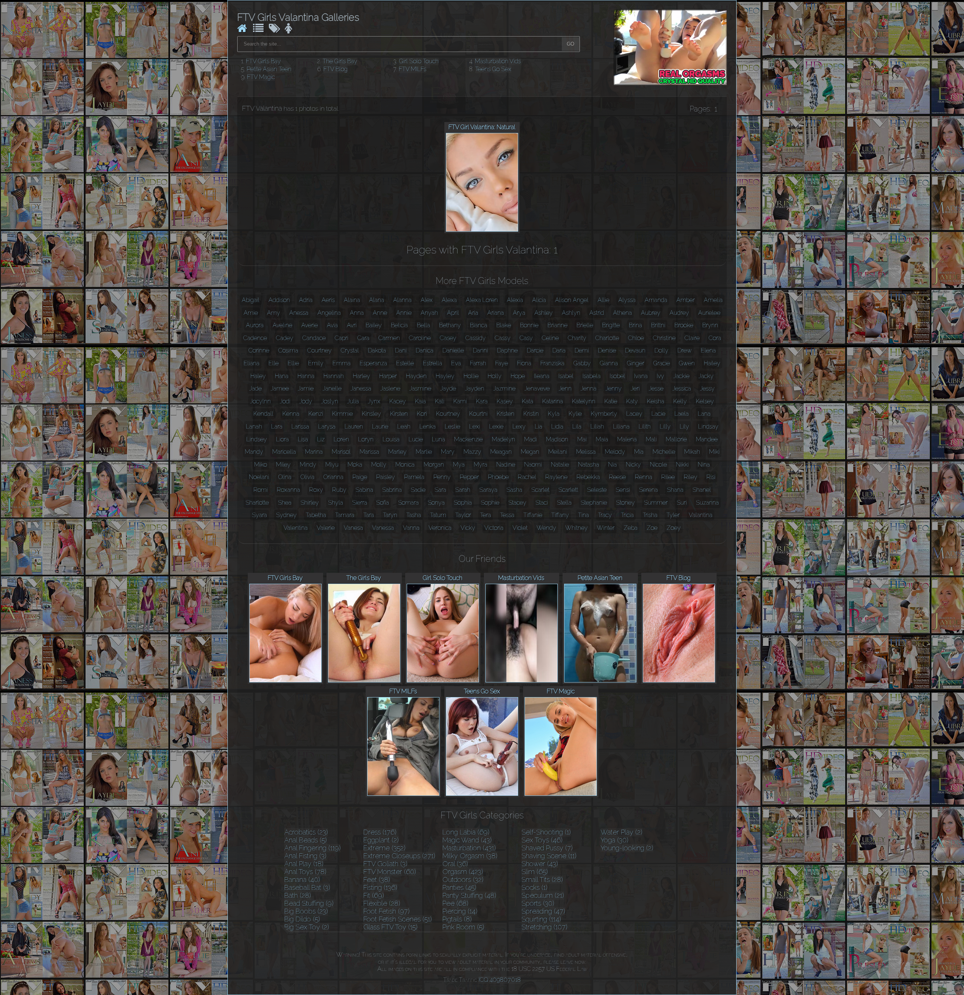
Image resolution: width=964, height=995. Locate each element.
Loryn (366, 439)
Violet (520, 527)
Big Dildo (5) (302, 919)
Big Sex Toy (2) (306, 927)
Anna (357, 312)
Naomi (533, 464)
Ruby (339, 489)
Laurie (380, 426)
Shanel (701, 489)
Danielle (453, 350)
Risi (710, 477)
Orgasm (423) (462, 872)
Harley (361, 376)
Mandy (254, 451)
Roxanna (288, 489)
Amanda (656, 300)
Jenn (565, 388)
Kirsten (399, 413)
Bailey (374, 325)
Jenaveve (537, 388)
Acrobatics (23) (306, 832)
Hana (281, 376)
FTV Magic (261, 77)
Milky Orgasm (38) (469, 856)
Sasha (514, 489)
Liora (282, 439)
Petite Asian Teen (269, 69)
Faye (501, 363)
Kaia (420, 401)
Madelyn (503, 439)
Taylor (463, 515)
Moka (355, 464)
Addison (279, 300)
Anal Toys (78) (305, 872)
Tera (485, 515)
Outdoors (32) (463, 880)
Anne (380, 312)
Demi (582, 350)
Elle (273, 363)
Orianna (333, 477)
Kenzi (315, 413)
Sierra (359, 502)
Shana (675, 489)
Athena (622, 312)
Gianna (609, 363)
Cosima (288, 350)
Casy (526, 338)
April (453, 312)
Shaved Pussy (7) (547, 848)
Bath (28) (297, 895)
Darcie (535, 350)
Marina (314, 451)
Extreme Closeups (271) (399, 856)
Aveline (282, 325)
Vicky (468, 527)
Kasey (505, 401)
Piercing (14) (459, 911)
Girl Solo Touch (419, 61)
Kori (422, 413)
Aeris (328, 300)
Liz (321, 439)
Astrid (596, 312)
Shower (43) (540, 864)
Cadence (255, 338)
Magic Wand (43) (467, 840)
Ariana (495, 312)
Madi (530, 439)
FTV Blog (335, 69)
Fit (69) (373, 895)
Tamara (344, 515)
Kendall (263, 413)
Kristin (531, 413)
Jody (305, 401)
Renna (643, 477)
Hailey (712, 363)
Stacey (517, 502)
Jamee (280, 388)
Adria (306, 300)
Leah (403, 426)
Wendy (546, 527)
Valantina (700, 515)
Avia (332, 325)
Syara (259, 515)
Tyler (673, 515)
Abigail (250, 300)
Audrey (679, 312)
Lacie (658, 413)
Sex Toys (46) (542, 840)
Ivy (660, 376)
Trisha (650, 515)
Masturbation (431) (469, 848)
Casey (448, 338)
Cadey (284, 338)
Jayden (474, 388)
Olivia (307, 477)
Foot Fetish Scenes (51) (397, 919)
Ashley (543, 312)
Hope (518, 376)
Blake (503, 325)
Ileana (541, 376)
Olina (284, 477)
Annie (404, 312)
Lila (576, 426)
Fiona (524, 363)
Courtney (319, 350)
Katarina (552, 401)
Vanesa (353, 527)
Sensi (623, 489)
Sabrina (392, 489)
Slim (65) (535, 872)
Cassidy (475, 338)
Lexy (519, 426)
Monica (405, 464)
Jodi (285, 401)
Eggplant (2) (381, 840)
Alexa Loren (482, 300)
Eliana (251, 363)
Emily (315, 363)
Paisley (385, 477)
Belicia (399, 325)
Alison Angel (572, 300)
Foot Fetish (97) (386, 911)
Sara (440, 489)
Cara (363, 338)
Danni (480, 350)
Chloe (636, 338)
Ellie (293, 363)
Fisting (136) (380, 887)
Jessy (707, 388)
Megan (530, 451)
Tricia (627, 515)
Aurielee (709, 312)
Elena (708, 350)
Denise (607, 350)
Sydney (286, 515)
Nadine (505, 464)
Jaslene (390, 388)
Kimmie (342, 413)
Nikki (682, 464)
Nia (612, 464)
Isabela (592, 376)
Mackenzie (468, 439)
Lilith (645, 426)
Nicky (633, 464)
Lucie (416, 439)
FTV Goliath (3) (385, 864)
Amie (251, 312)
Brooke (683, 325)
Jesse (656, 388)
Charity (577, 338)
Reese (617, 477)
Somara (408, 502)
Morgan (434, 464)
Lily (684, 426)
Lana (704, 413)
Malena (627, 439)
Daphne (507, 350)
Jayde (448, 388)
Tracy (605, 515)
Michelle (664, 451)
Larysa (327, 426)
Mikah (692, 451)
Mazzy (472, 451)
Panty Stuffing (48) (469, 895)
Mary (448, 451)
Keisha (655, 401)
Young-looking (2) (627, 848)
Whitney (576, 527)
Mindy (308, 464)
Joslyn (329, 401)
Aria (473, 312)
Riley (690, 477)
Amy (273, 312)
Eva (456, 363)
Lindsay (708, 426)
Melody (615, 451)
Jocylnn (260, 401)
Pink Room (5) (463, 927)
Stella (564, 502)
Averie (309, 325)
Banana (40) (302, 880)
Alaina (352, 300)
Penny (442, 477)
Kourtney (448, 413)
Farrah (478, 363)
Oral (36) (455, 864)
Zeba (631, 527)
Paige (359, 477)
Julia (353, 401)
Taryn (390, 515)
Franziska (552, 363)
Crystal (350, 350)
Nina (704, 464)
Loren (341, 439)
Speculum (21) (543, 895)
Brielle (585, 325)
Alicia (539, 300)
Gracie (661, 363)
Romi (260, 489)
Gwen (687, 363)
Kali (439, 401)
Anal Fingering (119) (312, 848)
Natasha (588, 464)
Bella (423, 325)
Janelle (332, 388)
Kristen (505, 413)
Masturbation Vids (498, 61)
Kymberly (604, 413)
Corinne (259, 350)
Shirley (309, 502)
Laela (681, 413)
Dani (401, 350)
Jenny (614, 388)
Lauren (354, 426)
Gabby (582, 363)
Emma (342, 363)
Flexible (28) (381, 903)
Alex (427, 300)
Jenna (588, 388)
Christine (664, 338)
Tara (368, 515)
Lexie (496, 426)
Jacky (706, 376)
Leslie (452, 426)
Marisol (341, 451)
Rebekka (588, 477)
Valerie (326, 527)
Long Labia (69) (466, 832)
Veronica (440, 527)
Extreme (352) (384, 848)
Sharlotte (257, 502)
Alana (376, 300)
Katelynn (583, 401)
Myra (480, 464)
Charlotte (607, 338)
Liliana (621, 426)
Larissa (300, 426)
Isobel (617, 376)
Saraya (488, 489)
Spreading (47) (543, 911)
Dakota (377, 350)
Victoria (493, 527)
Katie (610, 401)
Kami (460, 401)
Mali (651, 439)
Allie (603, 300)
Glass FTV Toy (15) (390, 927)
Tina (583, 515)
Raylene (556, 477)
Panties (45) (459, 887)
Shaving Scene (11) (549, 856)
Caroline (420, 338)
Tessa (507, 515)
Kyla (554, 413)
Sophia (463, 502)
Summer (656, 502)
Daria (559, 350)
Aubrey (650, 312)
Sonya (436, 502)
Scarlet (540, 489)
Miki (714, 451)
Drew (684, 350)
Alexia (515, 300)
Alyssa (627, 300)
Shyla (335, 502)
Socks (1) (535, 887)
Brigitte (611, 325)
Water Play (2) (621, 832)
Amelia (713, 300)
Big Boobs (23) (306, 911)
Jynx (374, 401)
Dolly (661, 350)
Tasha (413, 515)
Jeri (635, 388)
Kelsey (705, 401)
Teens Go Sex (493, 69)
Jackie (681, 376)
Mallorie (676, 439)
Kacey (397, 401)
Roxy (316, 489)
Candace (314, 338)
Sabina (364, 489)
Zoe (652, 527)
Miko (260, 464)
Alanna (402, 300)
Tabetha (316, 515)
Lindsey (256, 439)
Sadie (418, 489)
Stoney (625, 502)
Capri (341, 338)
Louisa (391, 439)
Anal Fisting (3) (305, 856)
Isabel (566, 376)
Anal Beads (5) (305, 840)
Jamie (306, 388)
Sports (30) (538, 903)
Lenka (427, 426)
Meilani (557, 451)
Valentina (296, 527)
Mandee (707, 439)
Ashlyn (571, 312)
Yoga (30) (614, 840)
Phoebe (498, 477)
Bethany (450, 325)
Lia (538, 426)
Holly (495, 376)
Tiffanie (532, 515)
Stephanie (594, 502)
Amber (685, 300)
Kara (482, 401)
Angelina (329, 312)
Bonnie (529, 325)
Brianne (557, 325)
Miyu (332, 464)
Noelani (259, 477)
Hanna (305, 376)
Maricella (284, 451)
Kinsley (371, 413)
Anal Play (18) (303, 864)
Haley (258, 376)
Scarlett (568, 489)
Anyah (429, 312)
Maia (602, 439)
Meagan (501, 451)
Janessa (361, 388)
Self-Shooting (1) (546, 832)
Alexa (449, 300)
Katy (632, 401)
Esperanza (373, 363)
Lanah (254, 426)
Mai (582, 439)
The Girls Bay (340, 61)
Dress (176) (380, 832)
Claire (692, 338)
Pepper (469, 477)
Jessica (682, 388)
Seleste (597, 489)
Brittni (658, 325)
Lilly (665, 426)
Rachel (527, 477)
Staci (541, 502)
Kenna (290, 413)
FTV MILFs (412, 69)
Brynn (710, 325)
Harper (388, 376)
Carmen (389, 338)
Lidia (557, 426)
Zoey (674, 527)
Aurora (255, 325)
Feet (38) (376, 880)
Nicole (658, 464)
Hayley (445, 376)
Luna (438, 439)
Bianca (478, 325)
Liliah (597, 426)
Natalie (560, 464)
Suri (682, 502)
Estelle (405, 363)
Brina (635, 325)
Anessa (298, 312)
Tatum (438, 515)
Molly (378, 464)
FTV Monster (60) (389, 872)
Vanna (411, 527)
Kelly (680, 401)
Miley (283, 464)
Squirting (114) (541, 919)
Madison (557, 439)
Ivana (641, 376)
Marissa (369, 451)
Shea (284, 502)
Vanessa (383, 527)
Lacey (634, 413)
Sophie (490, 502)
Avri (352, 325)
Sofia (382, 502)
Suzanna (707, 502)
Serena (648, 489)
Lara (276, 426)
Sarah (462, 489)
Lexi (474, 426)
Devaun (635, 350)
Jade (255, 388)
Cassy (503, 338)
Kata (527, 401)
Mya (459, 464)
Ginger (635, 363)
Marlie (424, 451)
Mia (639, 451)
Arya (519, 312)
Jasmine (420, 388)
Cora (715, 338)
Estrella (432, 363)
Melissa (586, 451)
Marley (397, 451)
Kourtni (478, 413)
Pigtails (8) (457, 919)
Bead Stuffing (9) (309, 903)
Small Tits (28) (542, 880)
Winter (606, 527)
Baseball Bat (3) (307, 887)
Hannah (333, 376)
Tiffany (560, 515)
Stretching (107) (544, 927)
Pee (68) (455, 903)
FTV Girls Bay (263, 61)
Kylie (575, 413)
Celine (550, 338)
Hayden (416, 376)
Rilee (668, 477)
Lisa (303, 439)
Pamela (414, 477)
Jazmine (504, 388)
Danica (424, 350)
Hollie (471, 376)
